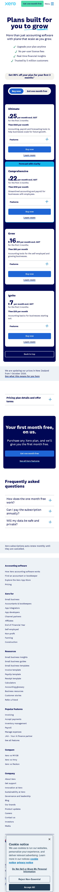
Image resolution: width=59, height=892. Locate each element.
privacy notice (25, 862)
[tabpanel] (29, 230)
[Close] (49, 839)
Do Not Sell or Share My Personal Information (29, 870)
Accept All (29, 887)
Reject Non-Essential (29, 879)
